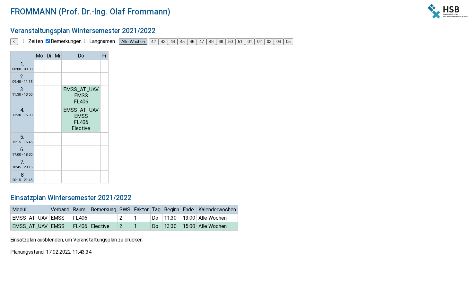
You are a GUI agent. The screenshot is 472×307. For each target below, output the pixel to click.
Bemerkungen (66, 41)
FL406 (81, 102)
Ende (188, 209)
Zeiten (35, 41)
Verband (60, 209)
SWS (124, 209)
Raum (79, 209)
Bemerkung (103, 209)
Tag (156, 209)
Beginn (171, 209)
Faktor (141, 209)
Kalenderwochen (217, 209)
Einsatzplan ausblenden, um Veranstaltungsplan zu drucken (76, 240)
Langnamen (102, 41)
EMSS (81, 95)
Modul (19, 209)
